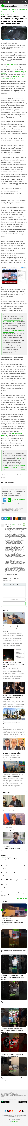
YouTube (23, 469)
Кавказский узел (11, 64)
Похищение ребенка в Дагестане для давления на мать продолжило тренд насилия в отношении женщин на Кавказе (14, 628)
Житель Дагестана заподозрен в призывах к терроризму (14, 886)
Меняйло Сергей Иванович (11, 830)
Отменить (14, 604)
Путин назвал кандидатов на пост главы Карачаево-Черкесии (13, 775)
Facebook (16, 465)
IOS (24, 451)
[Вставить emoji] (17, 584)
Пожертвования (23, 1099)
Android (20, 451)
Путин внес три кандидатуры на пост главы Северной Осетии (12, 752)
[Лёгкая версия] (8, 2)
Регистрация (14, 599)
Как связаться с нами (11, 1099)
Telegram (20, 458)
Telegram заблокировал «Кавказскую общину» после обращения (12, 1055)
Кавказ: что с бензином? (9, 9)
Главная (3, 11)
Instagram (22, 465)
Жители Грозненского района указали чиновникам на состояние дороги (13, 664)
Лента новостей (10, 11)
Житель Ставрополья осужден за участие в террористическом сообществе (13, 697)
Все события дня (22, 898)
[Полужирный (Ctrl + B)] (4, 584)
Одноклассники (14, 467)
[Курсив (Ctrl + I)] (7, 584)
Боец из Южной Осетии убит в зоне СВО (13, 880)
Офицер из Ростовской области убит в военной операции (12, 860)
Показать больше (14, 1084)
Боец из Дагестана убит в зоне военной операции (13, 867)
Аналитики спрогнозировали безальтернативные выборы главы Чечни (13, 724)
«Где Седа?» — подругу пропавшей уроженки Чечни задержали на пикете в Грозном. (13, 977)
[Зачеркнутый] (13, 584)
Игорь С (14, 524)
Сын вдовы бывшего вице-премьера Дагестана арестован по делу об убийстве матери (13, 894)
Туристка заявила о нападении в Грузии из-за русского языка (13, 1079)
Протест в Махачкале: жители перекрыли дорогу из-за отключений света (13, 1003)
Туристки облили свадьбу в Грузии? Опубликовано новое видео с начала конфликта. (12, 1030)
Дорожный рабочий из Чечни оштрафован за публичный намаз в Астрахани (12, 922)
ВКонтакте (6, 467)
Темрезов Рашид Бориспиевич (12, 811)
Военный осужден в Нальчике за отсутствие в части (11, 874)
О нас (2, 1099)
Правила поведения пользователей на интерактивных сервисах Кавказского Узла (14, 1116)
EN (4, 1)
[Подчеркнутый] (10, 584)
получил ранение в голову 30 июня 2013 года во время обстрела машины (13, 320)
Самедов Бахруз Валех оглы (11, 848)
